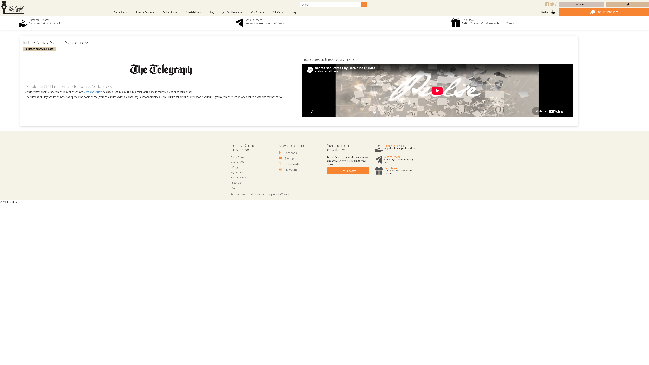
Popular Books (605, 12)
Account (580, 4)
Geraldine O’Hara (93, 91)
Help (294, 12)
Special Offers (193, 12)
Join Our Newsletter (233, 12)
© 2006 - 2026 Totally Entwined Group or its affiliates (260, 194)
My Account (237, 172)
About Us (236, 182)
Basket (545, 12)
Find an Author (170, 12)
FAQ (233, 187)
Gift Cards (278, 12)
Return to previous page (40, 48)
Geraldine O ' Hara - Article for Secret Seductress (68, 86)
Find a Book (237, 157)
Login (627, 4)
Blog (212, 12)
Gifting (234, 167)
